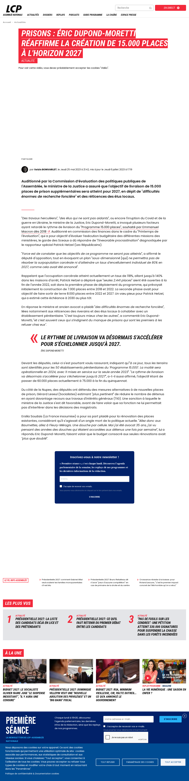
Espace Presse (128, 14)
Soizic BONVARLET (45, 169)
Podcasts (74, 14)
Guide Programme (92, 14)
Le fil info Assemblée (15, 580)
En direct (169, 7)
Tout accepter (173, 762)
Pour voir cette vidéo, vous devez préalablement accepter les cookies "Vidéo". (63, 68)
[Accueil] (12, 14)
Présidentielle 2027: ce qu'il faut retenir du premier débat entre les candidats (98, 623)
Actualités (33, 14)
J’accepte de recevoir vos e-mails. (125, 728)
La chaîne (111, 14)
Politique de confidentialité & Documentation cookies (32, 773)
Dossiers (47, 14)
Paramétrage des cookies (140, 762)
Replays (60, 14)
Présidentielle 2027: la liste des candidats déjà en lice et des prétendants (37, 623)
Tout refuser (108, 762)
